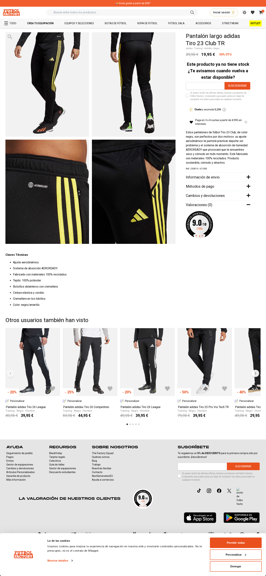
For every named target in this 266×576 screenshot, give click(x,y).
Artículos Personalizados (20, 472)
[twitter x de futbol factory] (229, 491)
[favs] (252, 12)
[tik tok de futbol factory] (199, 490)
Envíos (10, 460)
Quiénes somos (101, 457)
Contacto (97, 472)
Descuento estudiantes (62, 472)
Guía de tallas (56, 464)
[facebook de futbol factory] (219, 491)
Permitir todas (236, 542)
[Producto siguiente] (255, 373)
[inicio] (11, 12)
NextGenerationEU (102, 475)
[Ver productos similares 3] (133, 424)
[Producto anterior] (10, 373)
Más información (16, 479)
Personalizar (234, 554)
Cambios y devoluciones (20, 468)
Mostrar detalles (57, 560)
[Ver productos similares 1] (127, 424)
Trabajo (96, 464)
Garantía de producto (18, 475)
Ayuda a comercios (103, 479)
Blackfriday (55, 453)
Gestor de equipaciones (19, 464)
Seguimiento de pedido (19, 453)
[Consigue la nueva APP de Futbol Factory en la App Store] (200, 517)
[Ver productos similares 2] (130, 424)
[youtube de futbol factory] (240, 497)
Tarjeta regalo (57, 457)
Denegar (235, 566)
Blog (94, 460)
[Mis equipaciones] (244, 12)
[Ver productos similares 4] (136, 424)
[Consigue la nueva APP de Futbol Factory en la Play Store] (241, 517)
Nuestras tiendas (101, 468)
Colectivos (55, 460)
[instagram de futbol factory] (209, 491)
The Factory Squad (102, 453)
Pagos (10, 457)
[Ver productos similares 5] (139, 424)
